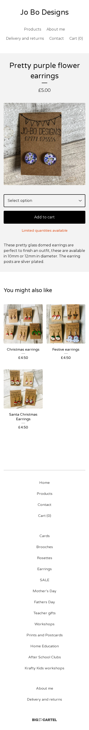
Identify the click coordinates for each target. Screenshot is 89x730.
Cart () (76, 38)
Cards (44, 536)
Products (32, 29)
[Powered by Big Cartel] (44, 719)
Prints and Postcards (44, 635)
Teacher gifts (45, 613)
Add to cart (44, 217)
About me (56, 29)
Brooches (44, 547)
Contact (56, 38)
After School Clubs (44, 657)
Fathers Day (44, 602)
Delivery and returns (25, 38)
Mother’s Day (44, 591)
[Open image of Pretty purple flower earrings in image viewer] (44, 144)
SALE (44, 580)
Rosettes (44, 558)
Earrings (44, 569)
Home (44, 482)
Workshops (44, 624)
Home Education (44, 646)
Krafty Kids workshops (44, 668)
